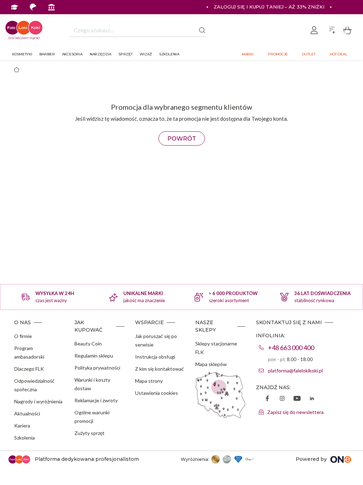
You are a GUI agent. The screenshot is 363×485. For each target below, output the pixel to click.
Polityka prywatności (97, 368)
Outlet (308, 54)
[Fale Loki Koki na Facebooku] (267, 399)
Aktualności (27, 413)
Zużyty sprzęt (89, 433)
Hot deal (338, 54)
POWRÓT (181, 138)
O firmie (23, 336)
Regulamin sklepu (93, 356)
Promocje (278, 54)
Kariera (22, 426)
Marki (248, 54)
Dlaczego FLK (29, 369)
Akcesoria (72, 54)
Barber (47, 54)
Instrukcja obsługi (155, 357)
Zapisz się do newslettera (295, 412)
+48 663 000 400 (291, 348)
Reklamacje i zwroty (96, 400)
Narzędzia (100, 54)
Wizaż (146, 54)
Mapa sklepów (211, 364)
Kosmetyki (22, 54)
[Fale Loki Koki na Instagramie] (282, 399)
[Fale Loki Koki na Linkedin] (311, 399)
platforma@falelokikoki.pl (295, 370)
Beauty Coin (88, 343)
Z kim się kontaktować (159, 369)
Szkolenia (169, 54)
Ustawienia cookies (156, 393)
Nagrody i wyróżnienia (38, 401)
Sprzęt (125, 54)
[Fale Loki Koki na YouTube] (297, 399)
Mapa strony (149, 381)
